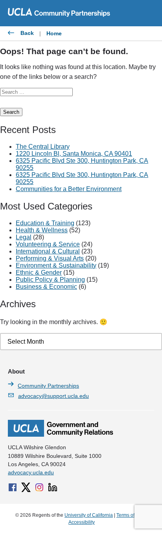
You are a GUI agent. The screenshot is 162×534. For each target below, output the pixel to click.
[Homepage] (60, 435)
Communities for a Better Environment (69, 189)
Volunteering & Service (48, 244)
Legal (23, 237)
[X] (26, 487)
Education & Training (45, 223)
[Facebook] (12, 487)
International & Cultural (48, 251)
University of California (88, 515)
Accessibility (81, 522)
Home (54, 33)
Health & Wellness (42, 230)
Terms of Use (130, 515)
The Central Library (43, 146)
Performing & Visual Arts (50, 258)
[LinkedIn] (52, 487)
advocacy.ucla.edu (31, 472)
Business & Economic (46, 286)
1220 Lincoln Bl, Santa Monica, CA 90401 (74, 153)
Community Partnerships (48, 386)
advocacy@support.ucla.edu (53, 396)
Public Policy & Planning (50, 279)
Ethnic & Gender (39, 272)
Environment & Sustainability (56, 265)
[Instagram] (39, 487)
